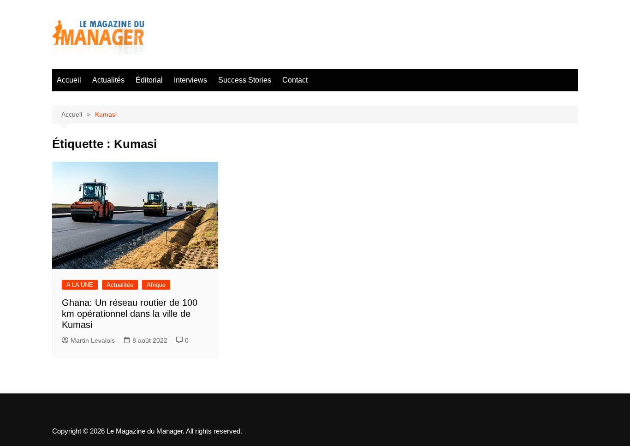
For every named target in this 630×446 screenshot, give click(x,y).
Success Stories (244, 80)
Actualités (108, 80)
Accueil (69, 80)
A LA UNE (79, 284)
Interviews (190, 80)
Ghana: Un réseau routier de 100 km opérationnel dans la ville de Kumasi (129, 313)
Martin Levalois (93, 340)
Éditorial (149, 80)
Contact (295, 80)
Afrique (156, 284)
